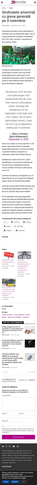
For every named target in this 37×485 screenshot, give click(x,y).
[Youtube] (14, 446)
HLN (7, 170)
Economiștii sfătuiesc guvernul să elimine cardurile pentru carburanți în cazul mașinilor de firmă (12, 343)
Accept (6, 482)
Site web (5, 421)
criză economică (7, 314)
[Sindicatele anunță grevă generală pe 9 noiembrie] (9, 255)
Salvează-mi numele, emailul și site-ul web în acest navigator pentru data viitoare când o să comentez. (18, 430)
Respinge (14, 482)
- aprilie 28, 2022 (13, 367)
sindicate (26, 317)
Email (21, 413)
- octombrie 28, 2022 (14, 334)
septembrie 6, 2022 (16, 25)
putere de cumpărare (14, 317)
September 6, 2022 (19, 139)
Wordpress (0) (23, 380)
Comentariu (6, 395)
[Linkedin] (18, 446)
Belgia (4, 309)
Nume (4, 413)
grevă (28, 314)
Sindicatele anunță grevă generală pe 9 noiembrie (8, 262)
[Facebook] (6, 446)
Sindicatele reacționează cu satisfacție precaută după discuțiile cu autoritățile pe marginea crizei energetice (24, 266)
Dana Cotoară (6, 25)
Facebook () (31, 380)
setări (24, 478)
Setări (23, 482)
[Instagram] (10, 446)
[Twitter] (3, 446)
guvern (4, 317)
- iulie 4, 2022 (12, 348)
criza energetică (19, 314)
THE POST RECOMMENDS (13, 322)
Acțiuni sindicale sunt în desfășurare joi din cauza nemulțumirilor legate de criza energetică (8, 291)
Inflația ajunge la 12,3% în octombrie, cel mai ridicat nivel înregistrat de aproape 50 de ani (12, 329)
